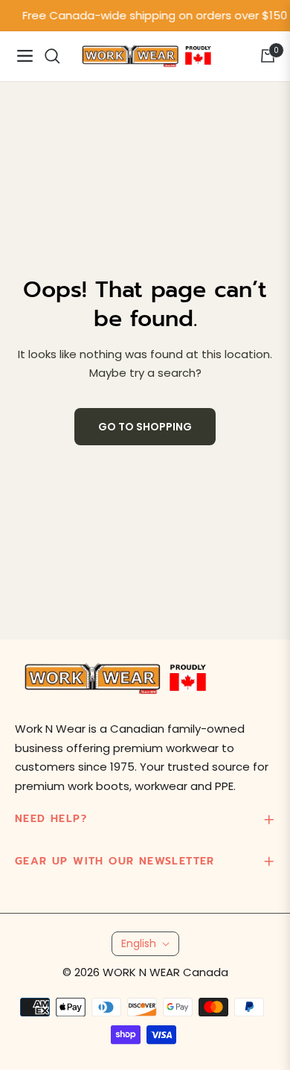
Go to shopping (145, 426)
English (138, 943)
